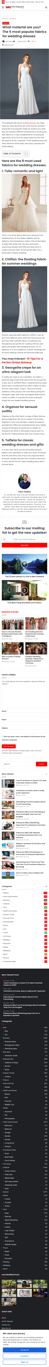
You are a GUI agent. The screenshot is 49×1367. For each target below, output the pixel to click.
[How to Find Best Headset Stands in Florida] (40, 1293)
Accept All (24, 1350)
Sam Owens (9, 41)
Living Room (9, 1143)
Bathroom (8, 1125)
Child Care (9, 1174)
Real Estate (9, 1157)
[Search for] (46, 8)
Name (4, 711)
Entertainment (8, 922)
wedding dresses (29, 123)
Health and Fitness (10, 911)
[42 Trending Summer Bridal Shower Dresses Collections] (36, 623)
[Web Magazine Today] (15, 7)
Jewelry (8, 1076)
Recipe (7, 1087)
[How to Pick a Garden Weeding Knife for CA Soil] (9, 1284)
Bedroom (8, 1129)
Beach (7, 1251)
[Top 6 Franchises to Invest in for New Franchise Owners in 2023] (8, 783)
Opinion (6, 893)
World (5, 954)
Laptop (7, 1227)
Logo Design (9, 1230)
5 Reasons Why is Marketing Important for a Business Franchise (30, 824)
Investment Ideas (9, 961)
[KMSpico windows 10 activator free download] (8, 845)
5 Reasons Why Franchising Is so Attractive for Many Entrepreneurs (30, 853)
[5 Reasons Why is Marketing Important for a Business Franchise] (8, 826)
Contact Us (6, 1325)
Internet (8, 1223)
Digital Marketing (11, 1220)
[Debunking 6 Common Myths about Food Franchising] (8, 805)
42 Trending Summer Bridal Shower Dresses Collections (34, 634)
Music (7, 1069)
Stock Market (10, 1160)
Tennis (7, 1206)
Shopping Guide (11, 1185)
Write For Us (6, 1328)
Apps (7, 1213)
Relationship (9, 1178)
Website (5, 728)
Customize (24, 1356)
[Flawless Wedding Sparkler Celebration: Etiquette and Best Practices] (36, 648)
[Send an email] (14, 41)
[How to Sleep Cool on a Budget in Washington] (9, 1302)
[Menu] (3, 8)
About (4, 1318)
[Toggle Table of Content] (24, 154)
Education (6, 943)
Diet (6, 1097)
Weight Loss (9, 1104)
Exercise (8, 1101)
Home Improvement (10, 896)
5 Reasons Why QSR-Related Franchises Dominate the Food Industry (29, 835)
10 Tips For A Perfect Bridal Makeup (22, 360)
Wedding (13, 18)
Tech (5, 907)
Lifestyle (6, 904)
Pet (6, 1115)
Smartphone (9, 1241)
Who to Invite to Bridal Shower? (11, 657)
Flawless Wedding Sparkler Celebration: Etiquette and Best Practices (34, 659)
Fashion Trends (8, 914)
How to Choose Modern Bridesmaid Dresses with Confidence (12, 634)
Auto (5, 929)
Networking (9, 1234)
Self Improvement (11, 1181)
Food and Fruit (8, 918)
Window (8, 1146)
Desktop (8, 1216)
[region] (24, 1348)
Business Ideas (10, 1041)
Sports (5, 925)
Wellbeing (6, 951)
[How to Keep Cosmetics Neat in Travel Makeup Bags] (24, 1293)
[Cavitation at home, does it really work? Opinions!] (8, 794)
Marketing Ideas (11, 1048)
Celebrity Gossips (11, 1062)
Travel (5, 932)
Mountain (8, 1258)
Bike (6, 1031)
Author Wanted (7, 1321)
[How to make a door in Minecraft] (8, 875)
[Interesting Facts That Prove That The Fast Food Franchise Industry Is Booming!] (8, 865)
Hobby (5, 947)
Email (4, 719)
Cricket (7, 1199)
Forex (7, 1153)
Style (7, 1188)
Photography (10, 1118)
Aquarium (8, 1111)
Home (6, 18)
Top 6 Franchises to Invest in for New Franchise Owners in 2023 (31, 781)
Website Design (10, 1244)
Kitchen (7, 1139)
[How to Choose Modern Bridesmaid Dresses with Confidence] (13, 623)
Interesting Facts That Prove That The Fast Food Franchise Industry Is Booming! (30, 864)
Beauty (7, 1094)
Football (8, 1202)
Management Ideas (12, 1045)
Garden (7, 1136)
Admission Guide (11, 1055)
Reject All (24, 1362)
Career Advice (10, 1171)
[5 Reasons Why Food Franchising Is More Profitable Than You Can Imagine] (8, 815)
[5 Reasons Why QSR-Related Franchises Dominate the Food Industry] (8, 836)
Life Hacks (7, 936)
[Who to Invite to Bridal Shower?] (13, 648)
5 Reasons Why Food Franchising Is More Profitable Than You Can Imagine (30, 814)
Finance (6, 958)
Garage (7, 1132)
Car (6, 1034)
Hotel (7, 1255)
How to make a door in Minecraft (29, 873)
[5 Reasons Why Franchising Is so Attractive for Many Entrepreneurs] (8, 855)
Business (6, 900)
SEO (6, 1237)
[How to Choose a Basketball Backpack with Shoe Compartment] (24, 1284)
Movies (7, 1066)
